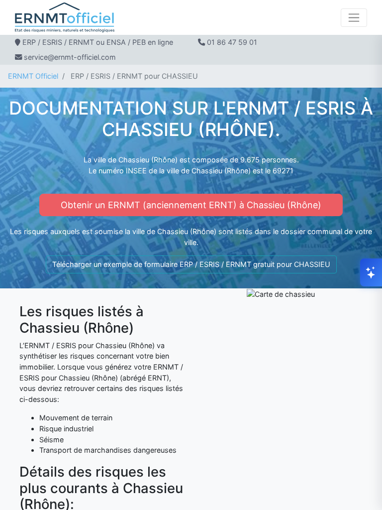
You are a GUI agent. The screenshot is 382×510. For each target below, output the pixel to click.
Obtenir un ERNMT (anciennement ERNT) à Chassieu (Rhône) (191, 205)
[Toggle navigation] (354, 17)
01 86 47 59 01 (232, 42)
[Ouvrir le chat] (371, 272)
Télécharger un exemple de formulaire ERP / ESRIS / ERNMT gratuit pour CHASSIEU (191, 264)
